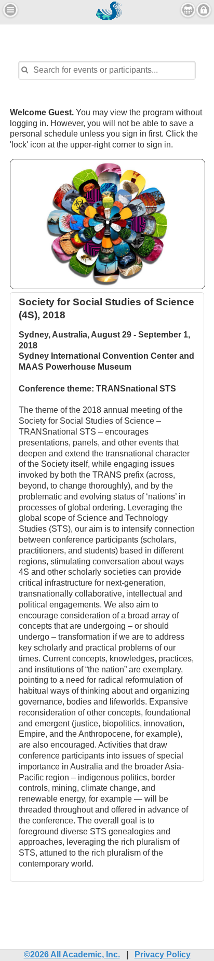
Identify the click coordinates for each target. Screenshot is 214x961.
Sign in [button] (203, 10)
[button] (10, 10)
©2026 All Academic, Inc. (72, 954)
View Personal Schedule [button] (188, 10)
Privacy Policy (163, 954)
